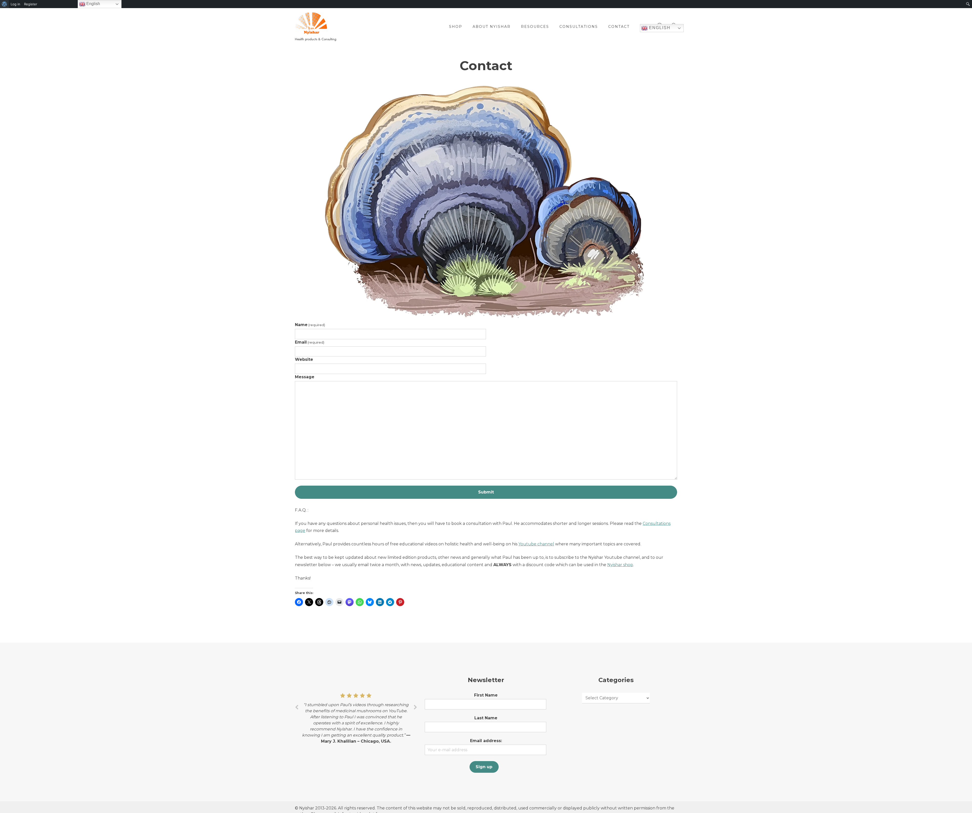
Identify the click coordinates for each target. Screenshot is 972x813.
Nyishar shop (620, 564)
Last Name (485, 718)
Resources (535, 26)
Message (304, 376)
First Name (486, 695)
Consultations (578, 26)
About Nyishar (492, 26)
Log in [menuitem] (15, 4)
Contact (619, 26)
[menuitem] (4, 4)
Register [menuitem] (30, 4)
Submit (486, 492)
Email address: (486, 740)
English (659, 28)
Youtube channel (536, 544)
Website (304, 359)
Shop (455, 26)
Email (309, 342)
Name (310, 324)
